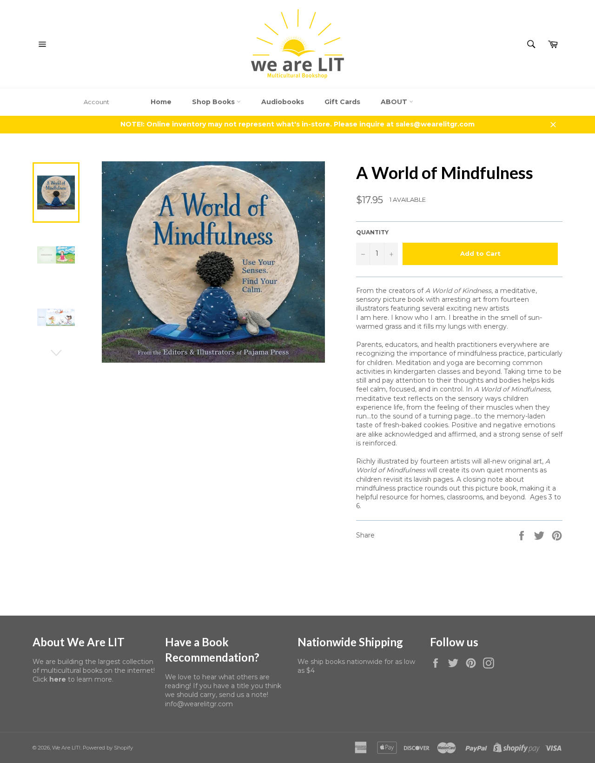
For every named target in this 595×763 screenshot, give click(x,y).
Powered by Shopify (108, 747)
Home (161, 102)
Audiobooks (282, 102)
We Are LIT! (66, 747)
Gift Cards (342, 102)
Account (96, 102)
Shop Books (214, 102)
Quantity (372, 232)
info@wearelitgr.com (199, 704)
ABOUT (395, 102)
